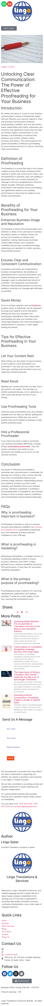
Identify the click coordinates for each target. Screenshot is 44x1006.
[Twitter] (10, 973)
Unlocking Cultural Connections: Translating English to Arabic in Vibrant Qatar (27, 699)
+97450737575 (11, 952)
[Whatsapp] (4, 4)
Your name (11, 729)
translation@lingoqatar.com (25, 806)
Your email (11, 738)
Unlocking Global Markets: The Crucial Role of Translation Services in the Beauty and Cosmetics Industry (27, 626)
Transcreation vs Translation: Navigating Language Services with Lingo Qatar (28, 649)
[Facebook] (4, 973)
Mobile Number (13, 747)
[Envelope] (9, 4)
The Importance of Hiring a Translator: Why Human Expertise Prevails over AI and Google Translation (27, 676)
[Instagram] (16, 973)
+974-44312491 (25, 804)
